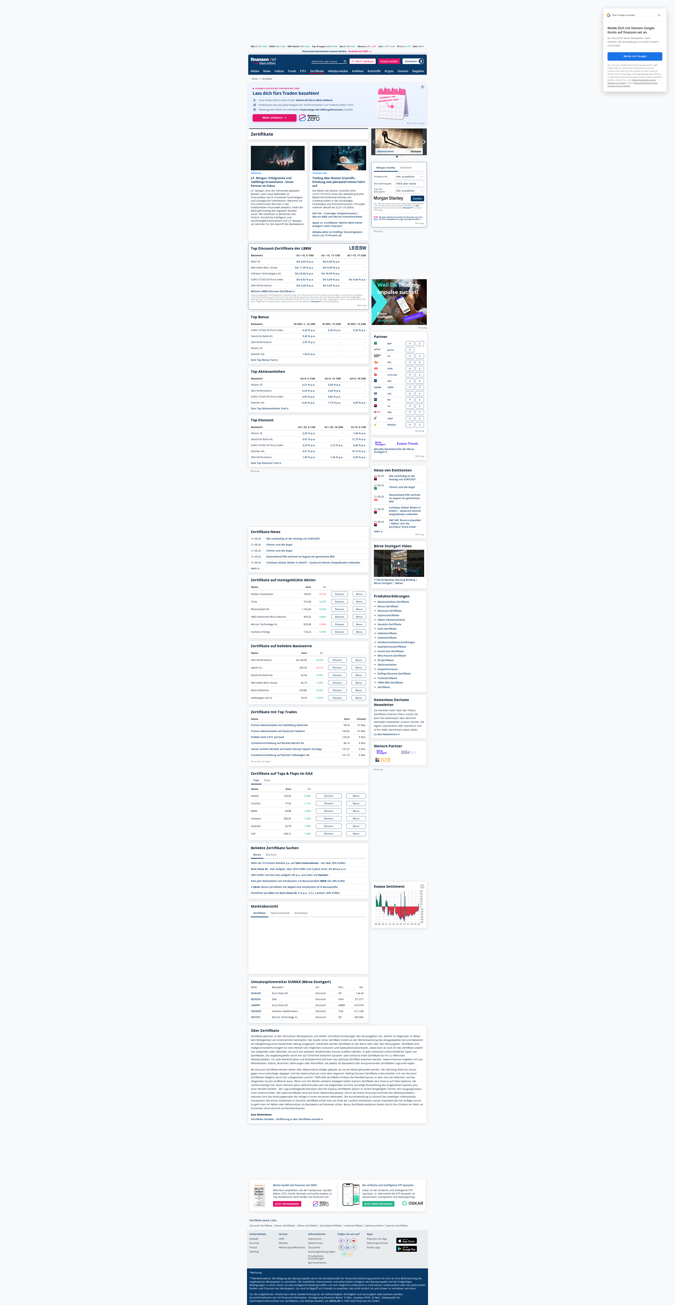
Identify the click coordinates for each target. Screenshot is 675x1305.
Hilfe (281, 1239)
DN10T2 (255, 1017)
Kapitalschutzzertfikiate (392, 646)
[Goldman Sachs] (378, 356)
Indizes (279, 71)
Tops (256, 780)
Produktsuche (380, 176)
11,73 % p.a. (359, 439)
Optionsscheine (280, 913)
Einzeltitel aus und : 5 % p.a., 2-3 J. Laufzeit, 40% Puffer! (295, 893)
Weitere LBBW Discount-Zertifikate (272, 291)
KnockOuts (301, 913)
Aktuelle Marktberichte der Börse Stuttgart (394, 450)
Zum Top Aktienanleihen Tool (269, 408)
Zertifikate (317, 71)
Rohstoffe (374, 71)
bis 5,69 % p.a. (331, 279)
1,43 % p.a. (336, 457)
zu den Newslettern (386, 734)
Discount (339, 594)
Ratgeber (418, 71)
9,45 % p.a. (309, 336)
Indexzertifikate (387, 637)
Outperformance (388, 669)
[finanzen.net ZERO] (309, 118)
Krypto (389, 71)
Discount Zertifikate (260, 1225)
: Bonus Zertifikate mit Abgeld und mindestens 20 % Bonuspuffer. (295, 887)
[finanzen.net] (263, 59)
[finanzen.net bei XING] (353, 1247)
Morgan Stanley (385, 167)
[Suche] (345, 61)
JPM (389, 381)
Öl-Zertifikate (386, 660)
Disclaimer (314, 1247)
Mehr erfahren (272, 117)
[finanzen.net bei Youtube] (353, 1241)
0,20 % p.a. (334, 330)
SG (388, 406)
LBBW (390, 387)
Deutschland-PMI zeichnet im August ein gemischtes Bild (300, 556)
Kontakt (253, 1239)
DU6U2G (256, 993)
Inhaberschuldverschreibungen (396, 642)
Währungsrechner (377, 1243)
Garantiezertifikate (331, 1225)
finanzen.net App (377, 1239)
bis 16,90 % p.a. (331, 273)
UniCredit (392, 374)
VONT (390, 418)
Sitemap (254, 1251)
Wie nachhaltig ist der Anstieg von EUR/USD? (293, 538)
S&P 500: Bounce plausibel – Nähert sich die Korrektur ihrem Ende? (405, 523)
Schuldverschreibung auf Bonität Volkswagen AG (280, 755)
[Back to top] (419, 1301)
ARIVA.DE (334, 1301)
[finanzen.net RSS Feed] (350, 1254)
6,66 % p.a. (359, 445)
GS (388, 356)
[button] (362, 61)
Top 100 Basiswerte (379, 190)
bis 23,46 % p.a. (304, 273)
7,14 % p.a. (334, 402)
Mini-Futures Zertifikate (392, 655)
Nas (341, 46)
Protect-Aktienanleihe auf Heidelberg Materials (279, 725)
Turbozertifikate (387, 678)
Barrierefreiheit (317, 1263)
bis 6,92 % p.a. (305, 279)
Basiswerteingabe (383, 183)
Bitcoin (361, 46)
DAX (253, 46)
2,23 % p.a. (309, 445)
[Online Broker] (264, 63)
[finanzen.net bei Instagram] (341, 1241)
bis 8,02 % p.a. (305, 261)
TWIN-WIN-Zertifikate (390, 682)
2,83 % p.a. (309, 433)
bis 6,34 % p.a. (305, 285)
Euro (380, 46)
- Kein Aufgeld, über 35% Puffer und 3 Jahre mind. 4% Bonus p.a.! (298, 869)
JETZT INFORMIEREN (287, 1204)
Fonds (292, 71)
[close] (659, 15)
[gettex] (377, 349)
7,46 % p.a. (359, 433)
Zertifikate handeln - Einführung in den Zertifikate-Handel (286, 1119)
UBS (389, 412)
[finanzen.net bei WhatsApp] (344, 1254)
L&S (389, 393)
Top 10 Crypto (318, 46)
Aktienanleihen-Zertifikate (393, 601)
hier (417, 205)
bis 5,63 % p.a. (331, 285)
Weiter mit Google (634, 56)
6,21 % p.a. (308, 384)
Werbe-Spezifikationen (292, 1247)
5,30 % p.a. (359, 457)
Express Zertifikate (397, 1225)
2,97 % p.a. (309, 342)
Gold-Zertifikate (387, 628)
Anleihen (358, 71)
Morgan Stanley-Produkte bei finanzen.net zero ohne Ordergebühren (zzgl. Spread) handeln (401, 218)
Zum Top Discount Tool (265, 463)
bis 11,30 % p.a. (304, 267)
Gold (415, 46)
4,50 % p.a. (308, 396)
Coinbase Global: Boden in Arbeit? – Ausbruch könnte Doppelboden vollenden (313, 562)
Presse (253, 1247)
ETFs (303, 71)
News (267, 71)
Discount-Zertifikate (390, 610)
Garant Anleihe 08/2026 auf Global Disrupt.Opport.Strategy (286, 749)
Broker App (373, 1247)
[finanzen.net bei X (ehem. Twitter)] (341, 1247)
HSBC (390, 368)
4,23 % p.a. (309, 330)
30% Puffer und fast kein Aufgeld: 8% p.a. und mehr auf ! (289, 875)
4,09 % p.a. (359, 402)
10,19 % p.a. (359, 451)
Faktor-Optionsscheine (391, 619)
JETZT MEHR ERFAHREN (378, 1204)
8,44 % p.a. (308, 402)
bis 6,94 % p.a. (331, 261)
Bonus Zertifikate (285, 1225)
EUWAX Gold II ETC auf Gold (267, 737)
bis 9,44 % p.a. (331, 267)
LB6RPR (255, 1005)
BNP (389, 343)
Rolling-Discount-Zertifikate (394, 673)
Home (255, 78)
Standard (405, 167)
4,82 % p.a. (334, 396)
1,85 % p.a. (309, 457)
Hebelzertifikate (387, 633)
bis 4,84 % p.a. (357, 279)
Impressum (315, 1239)
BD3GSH (256, 999)
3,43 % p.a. (334, 390)
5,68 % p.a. (334, 384)
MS (389, 399)
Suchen (417, 198)
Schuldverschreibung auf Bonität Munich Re (277, 743)
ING (389, 362)
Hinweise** (316, 301)
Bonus (359, 594)
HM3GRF (256, 1011)
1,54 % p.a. (309, 354)
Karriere (254, 1243)
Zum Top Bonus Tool (263, 360)
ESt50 (271, 46)
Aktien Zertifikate (307, 1225)
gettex (390, 349)
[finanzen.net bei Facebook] (347, 1241)
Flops (267, 780)
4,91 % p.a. (309, 451)
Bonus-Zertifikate (388, 606)
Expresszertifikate (388, 615)
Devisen (403, 71)
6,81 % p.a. (309, 439)
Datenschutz (315, 1243)
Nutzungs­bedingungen (321, 1251)
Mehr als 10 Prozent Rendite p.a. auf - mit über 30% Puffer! (298, 863)
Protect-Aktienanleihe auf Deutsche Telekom (278, 731)
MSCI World (293, 46)
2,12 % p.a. (336, 445)
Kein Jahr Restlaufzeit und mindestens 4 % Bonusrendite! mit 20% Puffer (298, 881)
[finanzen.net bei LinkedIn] (347, 1247)
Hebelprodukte (338, 71)
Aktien (255, 71)
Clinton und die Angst (279, 544)
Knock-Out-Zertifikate (391, 651)
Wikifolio (391, 424)
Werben (283, 1243)
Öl (398, 46)
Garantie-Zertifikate (389, 624)
